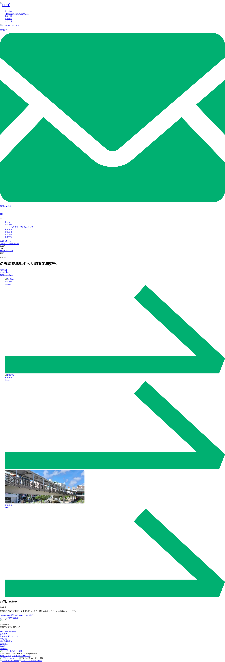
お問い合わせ (5, 656)
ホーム (3, 251)
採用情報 (8, 237)
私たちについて (14, 636)
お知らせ (8, 21)
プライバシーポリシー (9, 244)
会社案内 (8, 11)
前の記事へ (4, 270)
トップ (7, 222)
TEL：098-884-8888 (8, 631)
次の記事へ (4, 272)
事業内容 (8, 16)
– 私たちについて (21, 14)
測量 (6, 641)
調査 (10, 641)
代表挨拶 (4, 636)
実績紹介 (8, 19)
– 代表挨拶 (9, 14)
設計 (2, 641)
